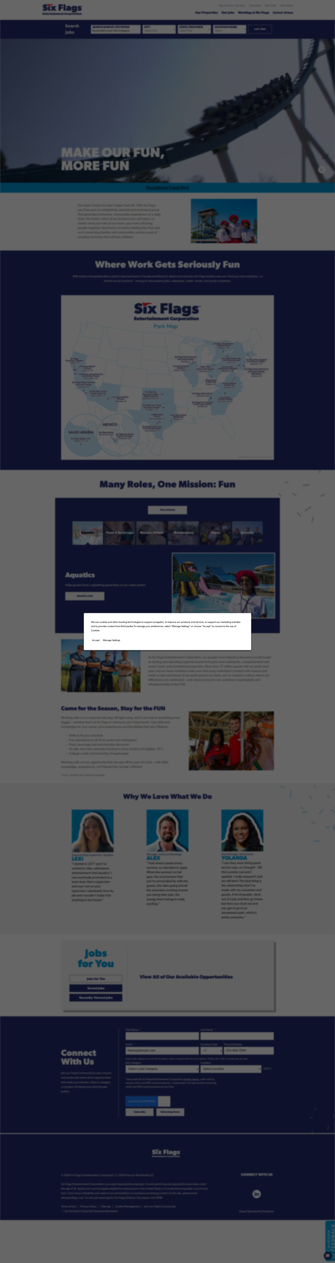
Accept (95, 640)
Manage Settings (111, 640)
